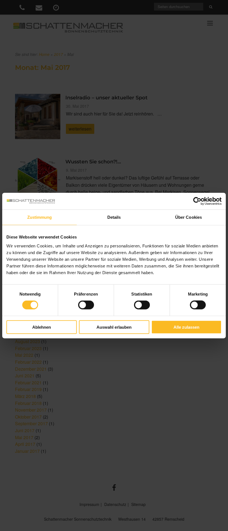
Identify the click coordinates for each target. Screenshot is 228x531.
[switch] (86, 305)
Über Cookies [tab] (188, 217)
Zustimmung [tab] (39, 217)
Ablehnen (41, 326)
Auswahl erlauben (114, 326)
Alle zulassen (186, 326)
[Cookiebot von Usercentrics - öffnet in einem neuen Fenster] (197, 201)
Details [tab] (114, 217)
